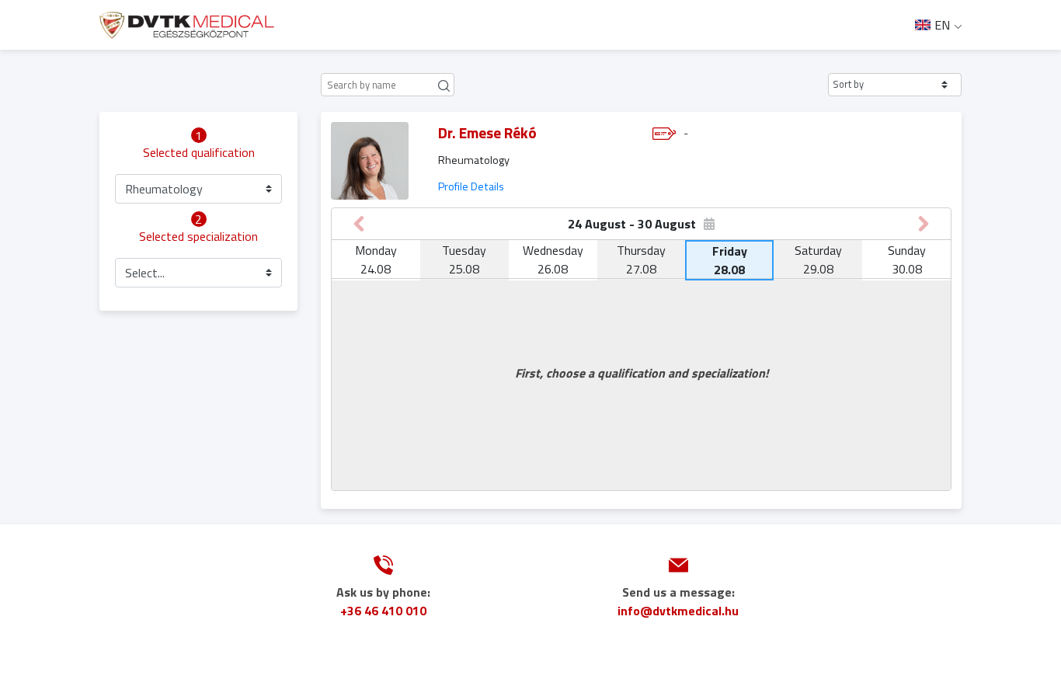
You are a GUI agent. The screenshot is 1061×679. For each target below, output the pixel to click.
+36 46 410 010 (383, 610)
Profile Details (471, 186)
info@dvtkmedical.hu (678, 610)
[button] (895, 85)
